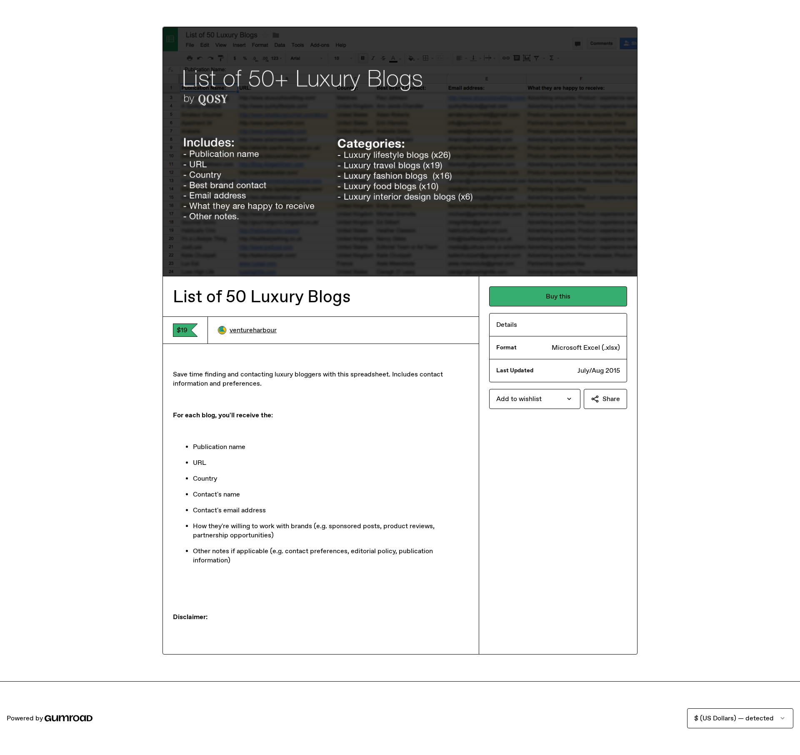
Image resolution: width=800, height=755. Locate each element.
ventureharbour (253, 330)
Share (611, 399)
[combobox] (534, 399)
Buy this (558, 296)
